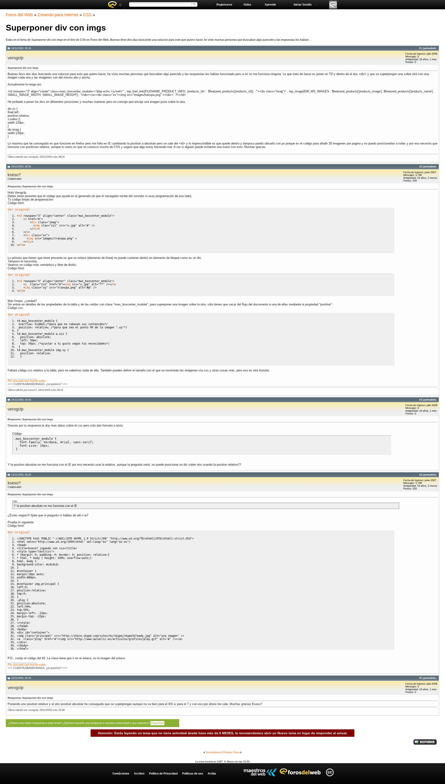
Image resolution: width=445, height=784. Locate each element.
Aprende (270, 4)
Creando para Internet (58, 15)
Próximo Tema (231, 752)
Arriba (212, 773)
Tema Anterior (213, 752)
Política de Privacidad (163, 773)
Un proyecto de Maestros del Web (260, 772)
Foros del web (115, 4)
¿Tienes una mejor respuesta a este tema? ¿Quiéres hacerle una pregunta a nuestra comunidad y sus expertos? (86, 723)
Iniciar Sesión (303, 4)
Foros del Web (19, 15)
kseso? (14, 174)
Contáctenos (120, 773)
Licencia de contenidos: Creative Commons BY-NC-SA (330, 772)
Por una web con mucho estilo (27, 381)
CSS (87, 15)
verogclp (15, 58)
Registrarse (224, 4)
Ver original (19, 209)
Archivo (139, 773)
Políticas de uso (192, 773)
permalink (429, 48)
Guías (247, 4)
